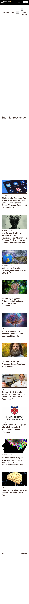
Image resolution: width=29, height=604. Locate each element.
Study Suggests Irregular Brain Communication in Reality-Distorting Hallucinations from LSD (12, 461)
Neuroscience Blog (8, 12)
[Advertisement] (14, 41)
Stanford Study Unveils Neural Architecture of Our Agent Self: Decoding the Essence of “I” (13, 395)
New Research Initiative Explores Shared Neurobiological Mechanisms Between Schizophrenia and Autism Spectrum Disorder (14, 238)
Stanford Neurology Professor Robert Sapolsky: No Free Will (13, 364)
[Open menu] (17, 12)
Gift (25, 2)
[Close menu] (22, 9)
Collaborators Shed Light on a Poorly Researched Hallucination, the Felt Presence (14, 428)
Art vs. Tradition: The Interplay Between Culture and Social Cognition (13, 333)
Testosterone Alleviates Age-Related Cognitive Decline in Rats (14, 492)
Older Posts (24, 553)
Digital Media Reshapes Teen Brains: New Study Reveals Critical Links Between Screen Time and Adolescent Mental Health (14, 203)
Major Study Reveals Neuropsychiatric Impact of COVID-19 (13, 270)
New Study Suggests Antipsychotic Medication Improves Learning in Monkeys (13, 302)
